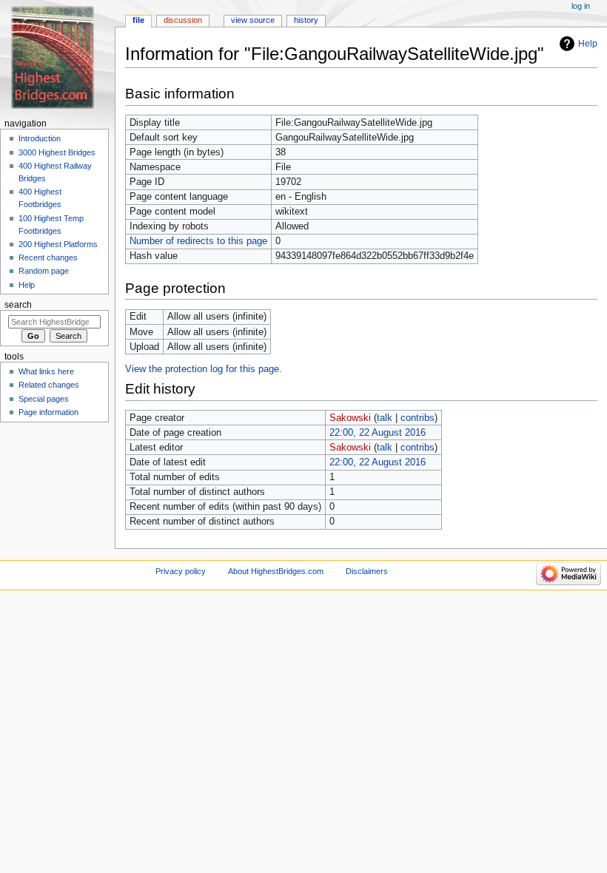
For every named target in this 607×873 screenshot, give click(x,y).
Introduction (40, 138)
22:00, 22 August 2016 (377, 433)
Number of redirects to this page (198, 241)
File (138, 20)
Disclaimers (367, 571)
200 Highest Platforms (58, 244)
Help (587, 43)
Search (18, 304)
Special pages (44, 398)
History (306, 20)
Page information (48, 412)
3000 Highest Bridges (57, 152)
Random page (44, 270)
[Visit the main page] (57, 57)
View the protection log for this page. (203, 369)
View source (253, 20)
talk (384, 418)
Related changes (49, 384)
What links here (46, 371)
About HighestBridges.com (275, 571)
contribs (417, 418)
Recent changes (48, 257)
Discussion (183, 20)
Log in (580, 5)
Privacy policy (180, 571)
